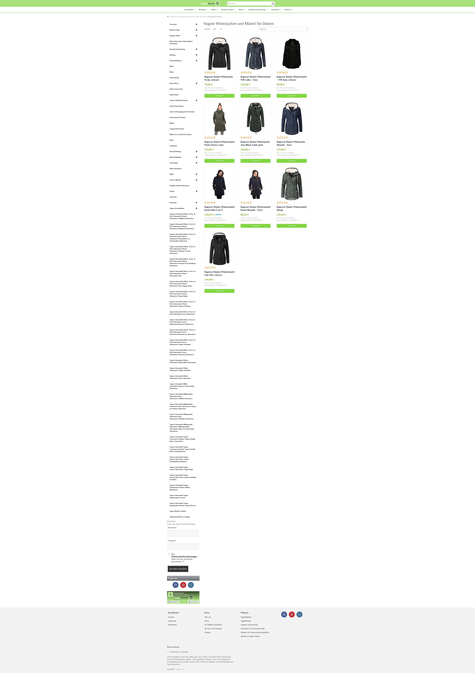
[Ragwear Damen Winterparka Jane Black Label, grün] (256, 119)
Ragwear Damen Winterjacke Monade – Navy (291, 143)
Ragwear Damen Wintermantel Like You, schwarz (219, 273)
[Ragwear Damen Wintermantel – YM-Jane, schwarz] (292, 54)
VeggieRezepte (246, 621)
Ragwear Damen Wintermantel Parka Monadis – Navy (256, 208)
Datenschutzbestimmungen (184, 556)
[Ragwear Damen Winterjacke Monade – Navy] (292, 119)
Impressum (172, 621)
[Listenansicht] (221, 29)
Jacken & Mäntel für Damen (197, 17)
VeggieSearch (179, 669)
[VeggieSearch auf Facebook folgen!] (183, 597)
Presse (207, 621)
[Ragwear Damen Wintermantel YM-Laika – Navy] (256, 54)
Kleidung (173, 17)
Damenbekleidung (182, 17)
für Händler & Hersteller (213, 625)
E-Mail (172, 540)
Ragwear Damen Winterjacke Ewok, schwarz (218, 78)
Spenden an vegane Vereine (250, 636)
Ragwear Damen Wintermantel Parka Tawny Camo (219, 143)
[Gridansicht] (214, 29)
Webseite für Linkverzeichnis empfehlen (255, 632)
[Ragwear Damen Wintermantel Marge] (292, 184)
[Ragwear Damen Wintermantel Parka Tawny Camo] (219, 119)
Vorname (172, 527)
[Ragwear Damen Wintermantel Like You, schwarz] (219, 249)
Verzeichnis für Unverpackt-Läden (253, 629)
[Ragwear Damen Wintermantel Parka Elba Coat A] (219, 184)
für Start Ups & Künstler (213, 629)
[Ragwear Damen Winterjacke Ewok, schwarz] (219, 54)
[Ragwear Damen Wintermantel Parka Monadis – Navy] (256, 184)
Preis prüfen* (219, 96)
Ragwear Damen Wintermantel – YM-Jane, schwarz (292, 78)
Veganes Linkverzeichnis (249, 625)
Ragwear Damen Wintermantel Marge (292, 208)
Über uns (208, 617)
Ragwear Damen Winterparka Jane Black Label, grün (255, 143)
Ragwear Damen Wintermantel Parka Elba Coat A (219, 208)
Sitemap (207, 632)
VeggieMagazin (246, 617)
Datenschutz (172, 625)
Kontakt (171, 617)
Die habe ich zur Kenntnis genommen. (184, 558)
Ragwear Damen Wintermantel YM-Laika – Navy (256, 78)
